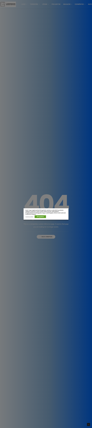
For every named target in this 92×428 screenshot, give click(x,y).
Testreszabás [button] (29, 216)
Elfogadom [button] (40, 216)
